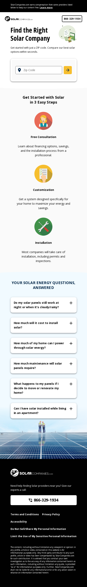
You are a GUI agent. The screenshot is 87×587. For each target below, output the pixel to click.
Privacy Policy (51, 514)
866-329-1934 (72, 18)
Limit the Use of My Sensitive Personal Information (43, 536)
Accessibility (19, 521)
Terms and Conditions (25, 514)
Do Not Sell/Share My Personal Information (38, 529)
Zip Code (29, 70)
